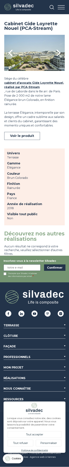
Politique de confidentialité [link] (34, 450)
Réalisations (14, 378)
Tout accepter (34, 434)
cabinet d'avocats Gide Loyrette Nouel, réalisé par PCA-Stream (34, 85)
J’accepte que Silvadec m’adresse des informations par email (22, 274)
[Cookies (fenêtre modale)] (13, 459)
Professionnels (17, 357)
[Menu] (61, 7)
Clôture (11, 336)
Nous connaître (17, 388)
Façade (10, 346)
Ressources (14, 399)
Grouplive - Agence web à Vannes (36, 456)
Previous (10, 53)
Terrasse (11, 325)
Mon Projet (14, 367)
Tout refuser (20, 443)
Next (58, 53)
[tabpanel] (34, 53)
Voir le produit (22, 136)
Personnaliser (48, 443)
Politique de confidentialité (45, 453)
